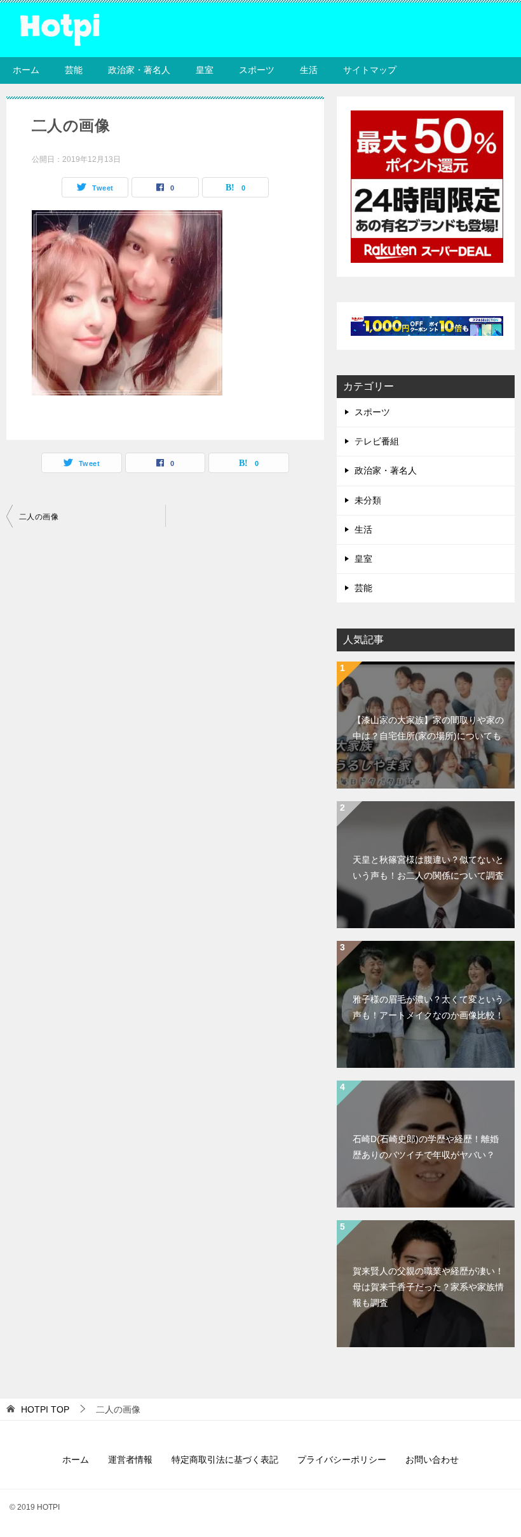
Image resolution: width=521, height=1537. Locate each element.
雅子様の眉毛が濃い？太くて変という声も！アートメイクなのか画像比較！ (428, 1007)
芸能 (74, 70)
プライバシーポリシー (341, 1459)
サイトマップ (369, 70)
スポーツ (256, 70)
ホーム (26, 70)
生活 (309, 70)
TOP (45, 1409)
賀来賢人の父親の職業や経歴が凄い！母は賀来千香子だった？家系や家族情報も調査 (428, 1287)
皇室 (204, 70)
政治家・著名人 (139, 70)
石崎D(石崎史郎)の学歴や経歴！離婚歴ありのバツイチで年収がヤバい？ (426, 1147)
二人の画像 (38, 516)
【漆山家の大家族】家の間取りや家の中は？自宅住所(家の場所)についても (428, 728)
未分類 (368, 500)
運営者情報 (130, 1459)
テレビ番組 (377, 441)
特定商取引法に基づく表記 (225, 1459)
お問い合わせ (432, 1459)
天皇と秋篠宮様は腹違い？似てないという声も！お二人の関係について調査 (428, 868)
